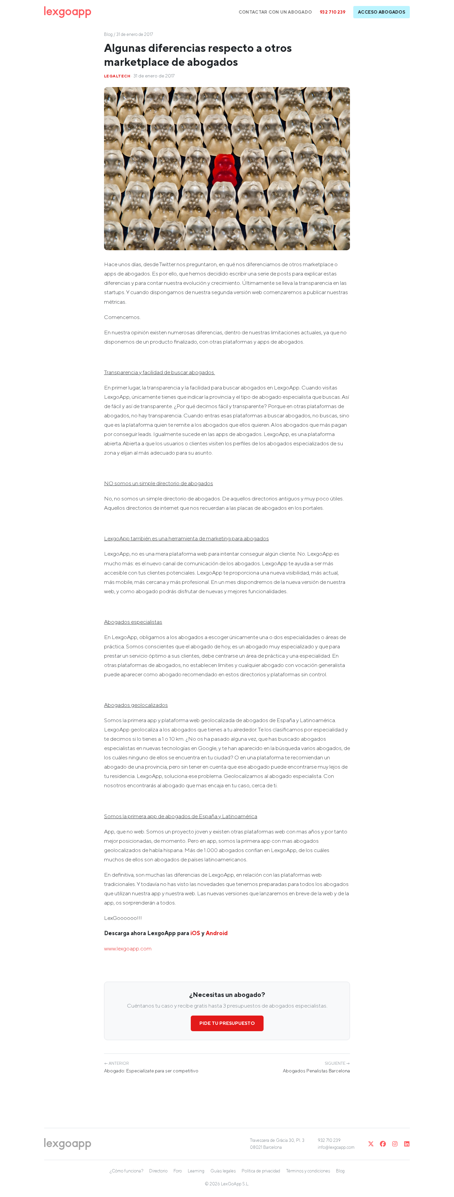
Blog (108, 34)
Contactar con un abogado (275, 12)
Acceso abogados (381, 12)
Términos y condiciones (308, 1170)
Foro (177, 1170)
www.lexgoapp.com (128, 948)
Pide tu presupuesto (227, 1023)
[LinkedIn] (407, 1144)
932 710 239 (332, 12)
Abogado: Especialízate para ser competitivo (151, 1067)
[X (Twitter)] (371, 1144)
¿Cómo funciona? (126, 1170)
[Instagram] (395, 1144)
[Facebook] (383, 1144)
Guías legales (223, 1170)
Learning (196, 1170)
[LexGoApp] (67, 12)
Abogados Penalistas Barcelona (316, 1067)
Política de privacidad (261, 1170)
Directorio (158, 1170)
